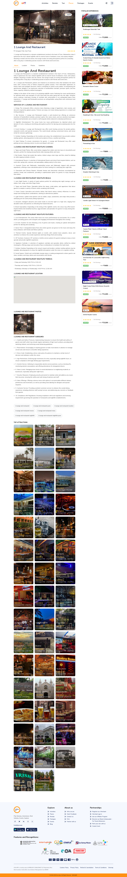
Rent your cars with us (98, 824)
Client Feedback (71, 814)
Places (71, 3)
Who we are (70, 812)
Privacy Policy (74, 868)
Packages (80, 3)
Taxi (63, 3)
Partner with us (71, 822)
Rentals (55, 3)
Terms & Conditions (101, 868)
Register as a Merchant (99, 812)
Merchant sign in (97, 814)
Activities (45, 3)
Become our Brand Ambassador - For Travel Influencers (102, 820)
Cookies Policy (64, 868)
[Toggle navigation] (112, 3)
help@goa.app (18, 825)
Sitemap (110, 868)
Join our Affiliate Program (99, 817)
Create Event (96, 826)
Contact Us (70, 817)
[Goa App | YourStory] (79, 851)
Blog (51, 824)
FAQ (68, 819)
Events (90, 3)
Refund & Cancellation (86, 868)
